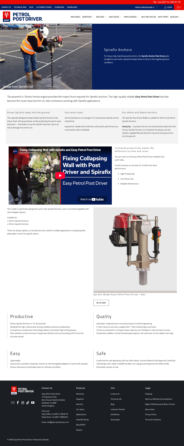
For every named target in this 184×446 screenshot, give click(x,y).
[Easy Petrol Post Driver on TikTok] (28, 403)
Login (169, 7)
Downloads (72, 7)
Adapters (80, 399)
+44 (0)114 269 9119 (60, 413)
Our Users (80, 409)
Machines (80, 393)
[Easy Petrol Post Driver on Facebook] (18, 403)
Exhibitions (59, 7)
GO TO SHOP (101, 302)
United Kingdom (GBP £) (145, 7)
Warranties (149, 409)
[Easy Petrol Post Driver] (23, 17)
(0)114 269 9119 (171, 2)
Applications (81, 414)
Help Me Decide (82, 419)
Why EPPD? (81, 424)
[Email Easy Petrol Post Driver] (13, 403)
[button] (88, 17)
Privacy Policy (150, 414)
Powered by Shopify (41, 439)
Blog (31, 7)
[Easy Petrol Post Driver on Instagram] (23, 403)
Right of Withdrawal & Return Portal (160, 404)
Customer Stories (44, 7)
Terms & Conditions (153, 419)
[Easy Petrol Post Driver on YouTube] (33, 403)
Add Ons (79, 404)
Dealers (79, 429)
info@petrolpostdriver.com (58, 422)
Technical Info (20, 7)
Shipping (148, 393)
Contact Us (6, 7)
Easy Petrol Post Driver (22, 439)
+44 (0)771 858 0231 (60, 416)
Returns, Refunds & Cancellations (158, 399)
